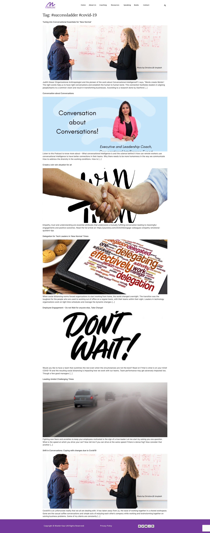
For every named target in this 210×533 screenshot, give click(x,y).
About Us (92, 5)
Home (83, 5)
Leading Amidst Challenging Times (58, 379)
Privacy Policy (106, 525)
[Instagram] (149, 526)
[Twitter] (142, 526)
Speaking (127, 5)
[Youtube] (146, 526)
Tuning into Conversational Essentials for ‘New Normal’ (67, 22)
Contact (146, 5)
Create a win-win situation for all (57, 165)
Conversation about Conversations (58, 93)
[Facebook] (139, 526)
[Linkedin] (152, 526)
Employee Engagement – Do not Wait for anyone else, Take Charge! (73, 308)
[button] (103, 5)
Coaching (103, 5)
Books (136, 5)
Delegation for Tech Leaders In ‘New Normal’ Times (65, 236)
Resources (115, 5)
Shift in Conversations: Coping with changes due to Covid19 (69, 450)
